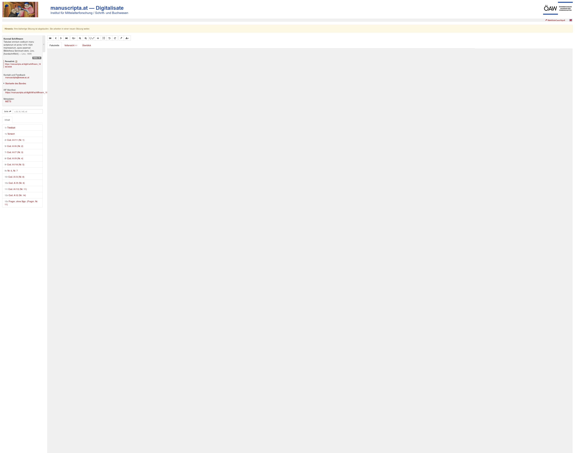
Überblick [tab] (86, 45)
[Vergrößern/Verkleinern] (73, 38)
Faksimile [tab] (54, 45)
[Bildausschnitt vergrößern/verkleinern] (91, 38)
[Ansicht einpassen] (104, 38)
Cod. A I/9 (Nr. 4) (14, 158)
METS (8, 101)
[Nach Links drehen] (109, 38)
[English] (570, 20)
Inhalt (7, 119)
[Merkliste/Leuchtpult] (121, 38)
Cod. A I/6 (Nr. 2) (14, 146)
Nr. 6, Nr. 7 (11, 170)
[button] (50, 38)
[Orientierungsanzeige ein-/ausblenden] (98, 38)
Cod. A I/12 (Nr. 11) (16, 189)
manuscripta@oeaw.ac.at (17, 77)
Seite (6, 111)
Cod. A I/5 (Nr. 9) (15, 182)
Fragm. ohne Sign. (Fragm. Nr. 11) (21, 203)
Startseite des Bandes (15, 83)
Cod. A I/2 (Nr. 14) (15, 195)
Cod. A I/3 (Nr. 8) (14, 176)
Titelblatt (10, 127)
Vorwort (10, 133)
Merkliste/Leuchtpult (556, 20)
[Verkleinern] (80, 38)
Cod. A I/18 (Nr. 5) (14, 164)
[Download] (127, 38)
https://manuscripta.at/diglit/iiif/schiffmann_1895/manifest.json (34, 92)
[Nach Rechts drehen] (115, 38)
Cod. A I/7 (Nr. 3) (14, 152)
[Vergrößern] (86, 38)
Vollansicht (69, 45)
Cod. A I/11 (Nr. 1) (14, 139)
